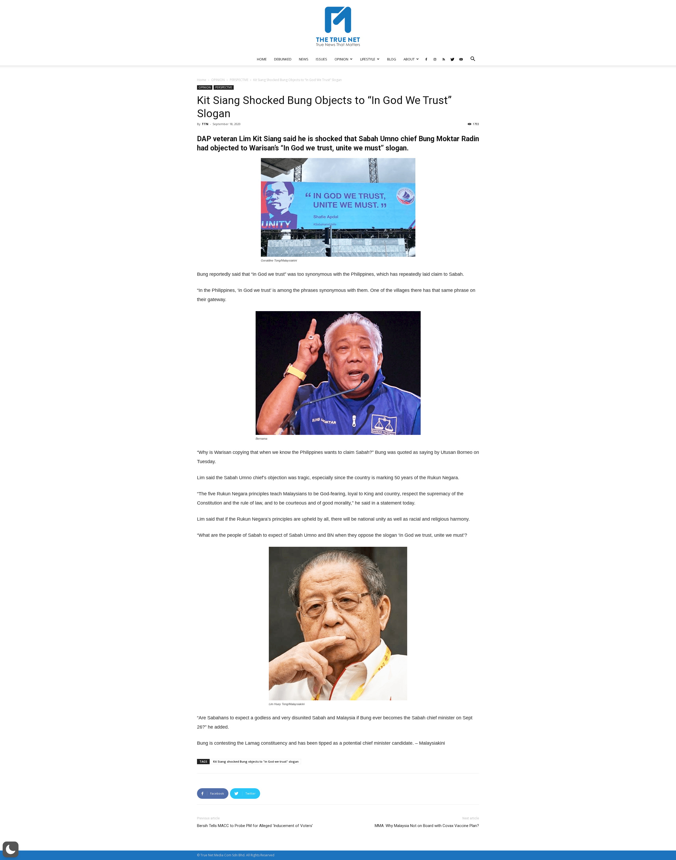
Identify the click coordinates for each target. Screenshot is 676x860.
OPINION (341, 59)
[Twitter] (452, 59)
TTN (205, 124)
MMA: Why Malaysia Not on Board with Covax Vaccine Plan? (427, 825)
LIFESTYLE (367, 59)
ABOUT (409, 59)
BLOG (391, 59)
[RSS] (444, 59)
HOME (262, 59)
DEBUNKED (283, 59)
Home (201, 80)
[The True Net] (338, 26)
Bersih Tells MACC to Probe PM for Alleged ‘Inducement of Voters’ (255, 825)
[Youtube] (461, 59)
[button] (472, 59)
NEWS (303, 59)
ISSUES (321, 59)
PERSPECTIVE (239, 80)
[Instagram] (435, 59)
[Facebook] (426, 59)
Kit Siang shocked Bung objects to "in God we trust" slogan (256, 761)
